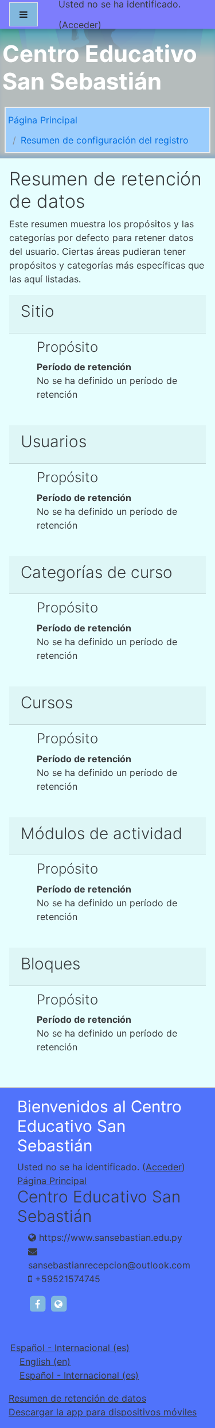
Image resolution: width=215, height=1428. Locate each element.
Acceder (80, 24)
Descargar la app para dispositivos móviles (103, 1412)
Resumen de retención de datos (77, 1398)
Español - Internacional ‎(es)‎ (70, 1347)
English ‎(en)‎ (45, 1361)
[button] (189, 1371)
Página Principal (42, 120)
